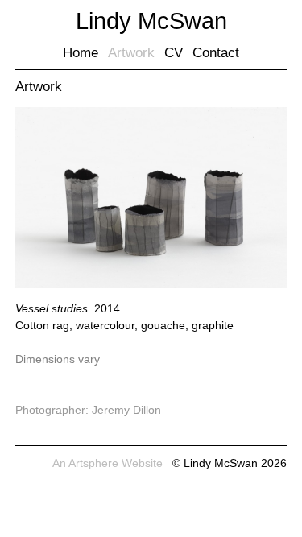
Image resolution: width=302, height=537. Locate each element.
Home (80, 52)
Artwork (131, 52)
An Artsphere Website (107, 462)
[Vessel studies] (151, 284)
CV (173, 52)
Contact (215, 52)
